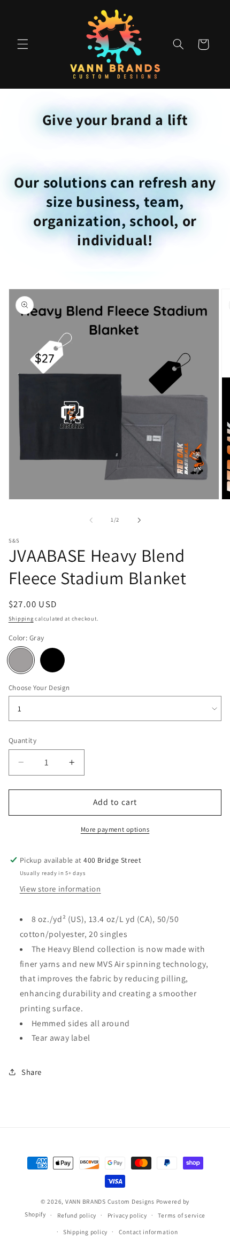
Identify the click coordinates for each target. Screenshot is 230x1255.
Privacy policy (127, 1215)
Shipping (21, 618)
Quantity (22, 740)
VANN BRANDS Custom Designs (110, 1201)
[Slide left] (91, 520)
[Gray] (21, 660)
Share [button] (31, 1072)
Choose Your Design (39, 687)
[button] (22, 44)
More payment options (115, 829)
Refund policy (77, 1215)
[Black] (52, 660)
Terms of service (181, 1215)
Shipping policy (85, 1232)
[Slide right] (139, 520)
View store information (60, 889)
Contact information (148, 1232)
